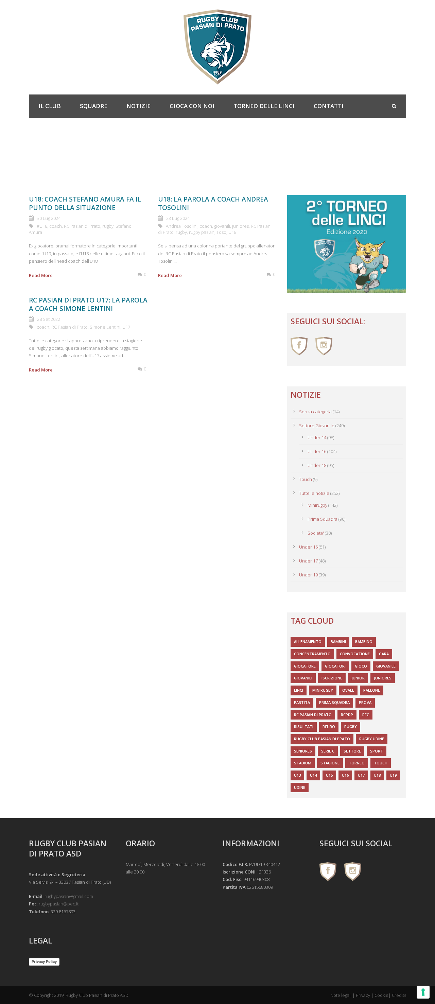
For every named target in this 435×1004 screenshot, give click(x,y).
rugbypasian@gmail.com (69, 896)
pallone (371, 690)
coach (55, 226)
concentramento (312, 653)
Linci (298, 690)
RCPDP (347, 714)
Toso (221, 232)
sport (376, 751)
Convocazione (355, 653)
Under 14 (317, 437)
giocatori (335, 666)
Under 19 (308, 575)
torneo (357, 762)
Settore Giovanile (316, 425)
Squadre (93, 106)
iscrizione (331, 677)
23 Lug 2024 (178, 218)
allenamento (307, 641)
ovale (348, 690)
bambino (363, 641)
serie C (327, 751)
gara (384, 653)
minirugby (322, 690)
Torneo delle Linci (264, 106)
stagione (330, 762)
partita (302, 702)
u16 (345, 775)
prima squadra (334, 702)
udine (299, 787)
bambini (338, 641)
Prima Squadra (322, 519)
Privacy (363, 995)
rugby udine (371, 738)
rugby (108, 226)
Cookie (381, 995)
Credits (399, 995)
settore (352, 751)
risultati (303, 726)
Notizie (138, 106)
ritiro (329, 726)
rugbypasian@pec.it (59, 904)
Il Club (49, 106)
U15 (329, 775)
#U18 (42, 226)
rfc (365, 714)
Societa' (316, 533)
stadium (302, 762)
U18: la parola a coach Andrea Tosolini (213, 203)
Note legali (340, 995)
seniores (303, 751)
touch (380, 762)
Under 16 (317, 451)
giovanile (386, 666)
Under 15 (308, 547)
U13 (297, 775)
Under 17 (308, 561)
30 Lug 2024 (48, 218)
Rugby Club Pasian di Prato (322, 738)
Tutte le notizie (314, 493)
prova (365, 702)
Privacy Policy (44, 961)
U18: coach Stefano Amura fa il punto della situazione (85, 203)
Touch (305, 479)
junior (358, 677)
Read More (41, 275)
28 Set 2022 (48, 319)
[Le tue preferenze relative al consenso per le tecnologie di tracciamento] (423, 992)
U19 (393, 775)
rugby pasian (201, 232)
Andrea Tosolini (181, 226)
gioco (361, 666)
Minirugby (317, 505)
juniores (240, 226)
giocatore (305, 666)
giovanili (222, 226)
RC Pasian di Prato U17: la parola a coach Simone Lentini (88, 304)
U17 (126, 327)
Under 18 (317, 465)
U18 (232, 232)
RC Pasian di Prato (82, 226)
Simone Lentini (105, 327)
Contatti (329, 106)
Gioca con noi (192, 106)
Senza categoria (315, 412)
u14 (313, 775)
